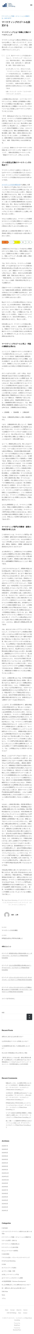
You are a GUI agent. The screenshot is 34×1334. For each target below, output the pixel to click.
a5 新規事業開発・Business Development (14, 1281)
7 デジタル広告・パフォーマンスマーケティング (16, 1257)
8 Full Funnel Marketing (8, 1261)
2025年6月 (5, 1156)
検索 (3, 1012)
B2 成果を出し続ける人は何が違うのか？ (14, 1288)
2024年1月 (5, 1210)
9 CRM (4, 1264)
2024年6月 (5, 1193)
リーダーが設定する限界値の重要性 (16, 1113)
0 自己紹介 (5, 1228)
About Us (19, 1310)
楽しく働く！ (9, 1120)
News (3, 1295)
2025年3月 (5, 1166)
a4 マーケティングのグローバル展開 (12, 1278)
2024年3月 (5, 1203)
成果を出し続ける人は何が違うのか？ (12, 1036)
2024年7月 (5, 1190)
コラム (4, 1298)
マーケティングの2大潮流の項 (11, 184)
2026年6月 (5, 1149)
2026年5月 (5, 1152)
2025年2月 (5, 1169)
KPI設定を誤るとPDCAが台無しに (12, 938)
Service (25, 1310)
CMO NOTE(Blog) (11, 1313)
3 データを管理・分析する (9, 1240)
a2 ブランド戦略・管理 (8, 1271)
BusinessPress (17, 1330)
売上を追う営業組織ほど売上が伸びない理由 (14, 1053)
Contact (25, 1313)
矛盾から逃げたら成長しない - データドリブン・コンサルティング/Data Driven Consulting (19, 1115)
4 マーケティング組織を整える (10, 1244)
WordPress (17, 1325)
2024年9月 (5, 1183)
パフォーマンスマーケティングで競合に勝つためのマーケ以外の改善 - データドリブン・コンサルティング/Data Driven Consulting (17, 989)
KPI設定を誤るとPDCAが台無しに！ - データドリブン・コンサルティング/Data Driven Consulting (17, 955)
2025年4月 (5, 1163)
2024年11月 (5, 1176)
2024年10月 (5, 1180)
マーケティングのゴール (19, 904)
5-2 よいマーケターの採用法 (10, 1250)
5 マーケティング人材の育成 (10, 1247)
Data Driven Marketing (10, 900)
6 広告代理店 (5, 1254)
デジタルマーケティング (14, 902)
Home (6, 1310)
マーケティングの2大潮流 (9, 930)
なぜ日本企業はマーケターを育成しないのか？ (15, 1041)
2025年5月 (5, 1159)
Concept (12, 1310)
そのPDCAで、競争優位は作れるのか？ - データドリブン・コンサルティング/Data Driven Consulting (18, 1087)
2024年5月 (5, 1197)
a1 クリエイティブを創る (9, 1267)
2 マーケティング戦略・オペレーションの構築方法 (16, 1237)
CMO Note (7, 18)
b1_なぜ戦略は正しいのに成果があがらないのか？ (16, 1284)
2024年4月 (5, 1200)
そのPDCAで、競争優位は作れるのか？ (17, 1093)
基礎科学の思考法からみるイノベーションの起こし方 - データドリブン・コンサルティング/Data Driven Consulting (19, 1123)
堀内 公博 (14, 914)
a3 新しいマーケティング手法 (10, 1274)
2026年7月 (5, 1146)
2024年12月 (5, 1173)
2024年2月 (5, 1207)
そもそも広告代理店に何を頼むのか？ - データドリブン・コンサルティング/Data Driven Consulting (16, 968)
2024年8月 (5, 1186)
